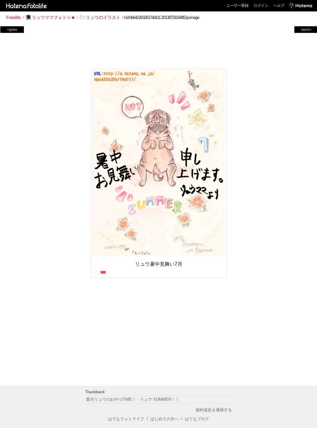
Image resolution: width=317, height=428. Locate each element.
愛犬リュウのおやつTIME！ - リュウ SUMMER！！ (132, 399)
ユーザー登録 (237, 5)
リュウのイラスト (103, 17)
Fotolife (13, 17)
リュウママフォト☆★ (53, 17)
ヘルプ (278, 5)
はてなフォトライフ (126, 419)
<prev (12, 29)
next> (306, 29)
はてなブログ (197, 419)
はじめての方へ (164, 419)
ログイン (261, 5)
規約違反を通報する (214, 410)
